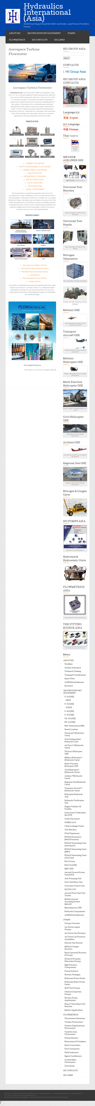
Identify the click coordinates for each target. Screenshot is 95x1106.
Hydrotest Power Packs (75, 978)
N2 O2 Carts (70, 861)
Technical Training (73, 671)
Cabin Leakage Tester (74, 826)
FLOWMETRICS (17, 40)
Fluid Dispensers (72, 833)
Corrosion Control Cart (75, 886)
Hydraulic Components (75, 912)
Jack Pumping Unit (73, 879)
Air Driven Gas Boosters (75, 933)
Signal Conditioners (73, 1056)
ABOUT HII (14, 33)
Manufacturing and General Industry (35, 272)
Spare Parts (70, 679)
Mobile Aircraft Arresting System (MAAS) (72, 902)
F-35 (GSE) (69, 715)
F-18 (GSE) (69, 711)
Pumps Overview (72, 923)
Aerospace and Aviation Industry (35, 265)
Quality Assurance (73, 668)
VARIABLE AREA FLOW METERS (35, 170)
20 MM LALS (70, 822)
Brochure (69, 686)
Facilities (69, 664)
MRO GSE (69, 869)
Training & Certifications (75, 675)
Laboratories (35, 275)
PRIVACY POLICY (30, 1095)
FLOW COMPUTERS (34, 183)
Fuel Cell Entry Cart (74, 882)
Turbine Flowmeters (74, 1022)
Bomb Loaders (71, 729)
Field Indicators (72, 1053)
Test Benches (70, 830)
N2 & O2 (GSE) (71, 865)
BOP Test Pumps (72, 988)
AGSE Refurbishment (74, 682)
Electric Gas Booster (74, 943)
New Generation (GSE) (74, 726)
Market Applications (74, 1010)
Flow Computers (72, 1049)
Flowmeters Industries (75, 1018)
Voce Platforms (62, 1097)
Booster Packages (72, 975)
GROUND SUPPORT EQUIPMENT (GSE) (25, 1093)
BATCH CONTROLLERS (35, 180)
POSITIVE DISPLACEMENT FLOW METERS (35, 167)
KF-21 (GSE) (70, 722)
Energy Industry (35, 281)
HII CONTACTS (39, 40)
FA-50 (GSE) (70, 719)
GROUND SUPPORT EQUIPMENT (44, 33)
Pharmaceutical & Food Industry (35, 278)
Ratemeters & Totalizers (75, 1042)
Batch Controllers (72, 1045)
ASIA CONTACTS (77, 1093)
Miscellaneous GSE (73, 908)
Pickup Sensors (71, 1038)
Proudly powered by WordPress (16, 1097)
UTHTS (69, 708)
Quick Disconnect (72, 819)
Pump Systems (71, 971)
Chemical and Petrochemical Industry (35, 268)
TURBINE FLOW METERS (34, 163)
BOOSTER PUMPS (45, 1093)
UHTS (68, 700)
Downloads (70, 1066)
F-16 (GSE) (69, 697)
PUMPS (71, 33)
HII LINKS (59, 40)
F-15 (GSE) (69, 704)
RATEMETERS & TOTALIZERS (35, 176)
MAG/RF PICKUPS (35, 173)
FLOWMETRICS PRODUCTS (61, 1093)
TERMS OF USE (18, 1095)
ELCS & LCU (70, 889)
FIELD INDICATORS (35, 186)
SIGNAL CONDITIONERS (35, 189)
